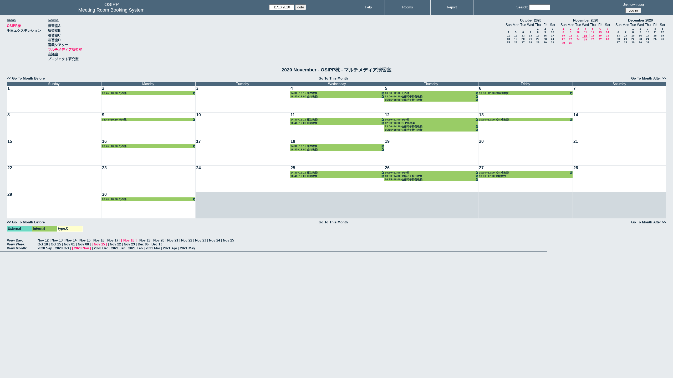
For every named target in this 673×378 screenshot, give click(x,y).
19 (515, 39)
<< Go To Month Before (26, 78)
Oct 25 (56, 244)
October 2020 (530, 20)
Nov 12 (43, 240)
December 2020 (640, 20)
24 (552, 39)
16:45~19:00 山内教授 (304, 96)
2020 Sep (45, 248)
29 (537, 42)
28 (530, 42)
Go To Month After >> (648, 78)
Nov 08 (83, 244)
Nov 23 (200, 240)
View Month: (17, 248)
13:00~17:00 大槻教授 (492, 176)
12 (515, 35)
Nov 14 (71, 240)
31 (552, 42)
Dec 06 (143, 244)
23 (545, 39)
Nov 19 (144, 240)
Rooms (407, 7)
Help (368, 7)
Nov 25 (228, 240)
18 (508, 39)
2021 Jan (118, 248)
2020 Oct (62, 248)
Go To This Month (333, 78)
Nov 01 (69, 244)
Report (452, 7)
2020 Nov (81, 248)
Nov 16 (98, 240)
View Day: (15, 240)
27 (523, 42)
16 (545, 35)
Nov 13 (57, 240)
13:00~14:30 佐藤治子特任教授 (403, 96)
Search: (522, 7)
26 (515, 42)
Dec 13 (156, 244)
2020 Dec (101, 248)
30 (545, 42)
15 (537, 35)
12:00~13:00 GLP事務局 (400, 123)
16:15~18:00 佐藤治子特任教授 (403, 99)
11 (508, 35)
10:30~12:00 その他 (397, 93)
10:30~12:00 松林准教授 (494, 93)
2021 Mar (153, 248)
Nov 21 (172, 240)
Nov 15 (84, 240)
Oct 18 (43, 244)
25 (508, 42)
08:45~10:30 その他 (114, 93)
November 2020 (585, 20)
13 (523, 35)
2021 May (187, 248)
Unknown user (633, 5)
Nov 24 (214, 240)
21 (530, 39)
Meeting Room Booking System (111, 10)
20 (523, 39)
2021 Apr (170, 248)
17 (552, 35)
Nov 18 (128, 240)
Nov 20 (158, 240)
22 (537, 39)
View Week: (16, 244)
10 (552, 32)
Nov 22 (186, 240)
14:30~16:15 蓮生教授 (304, 93)
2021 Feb (135, 248)
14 (530, 35)
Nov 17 (112, 240)
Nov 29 (129, 244)
